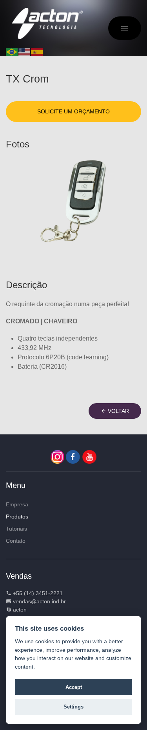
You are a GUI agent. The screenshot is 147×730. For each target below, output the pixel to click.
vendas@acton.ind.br (39, 601)
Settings (73, 707)
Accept (73, 687)
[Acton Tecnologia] (47, 23)
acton (20, 609)
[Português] (12, 51)
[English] (24, 51)
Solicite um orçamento (73, 111)
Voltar (117, 411)
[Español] (37, 51)
